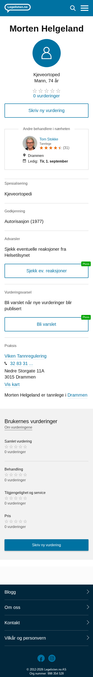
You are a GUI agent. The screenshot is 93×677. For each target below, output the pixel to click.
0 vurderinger (46, 95)
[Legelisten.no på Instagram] (52, 658)
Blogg (10, 592)
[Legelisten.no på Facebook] (41, 658)
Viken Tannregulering (25, 355)
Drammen (77, 394)
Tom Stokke (49, 139)
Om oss (12, 607)
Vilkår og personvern (25, 638)
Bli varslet (46, 324)
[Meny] (84, 9)
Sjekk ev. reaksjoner (46, 270)
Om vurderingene (18, 427)
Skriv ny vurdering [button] (46, 110)
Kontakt (12, 622)
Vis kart (12, 384)
